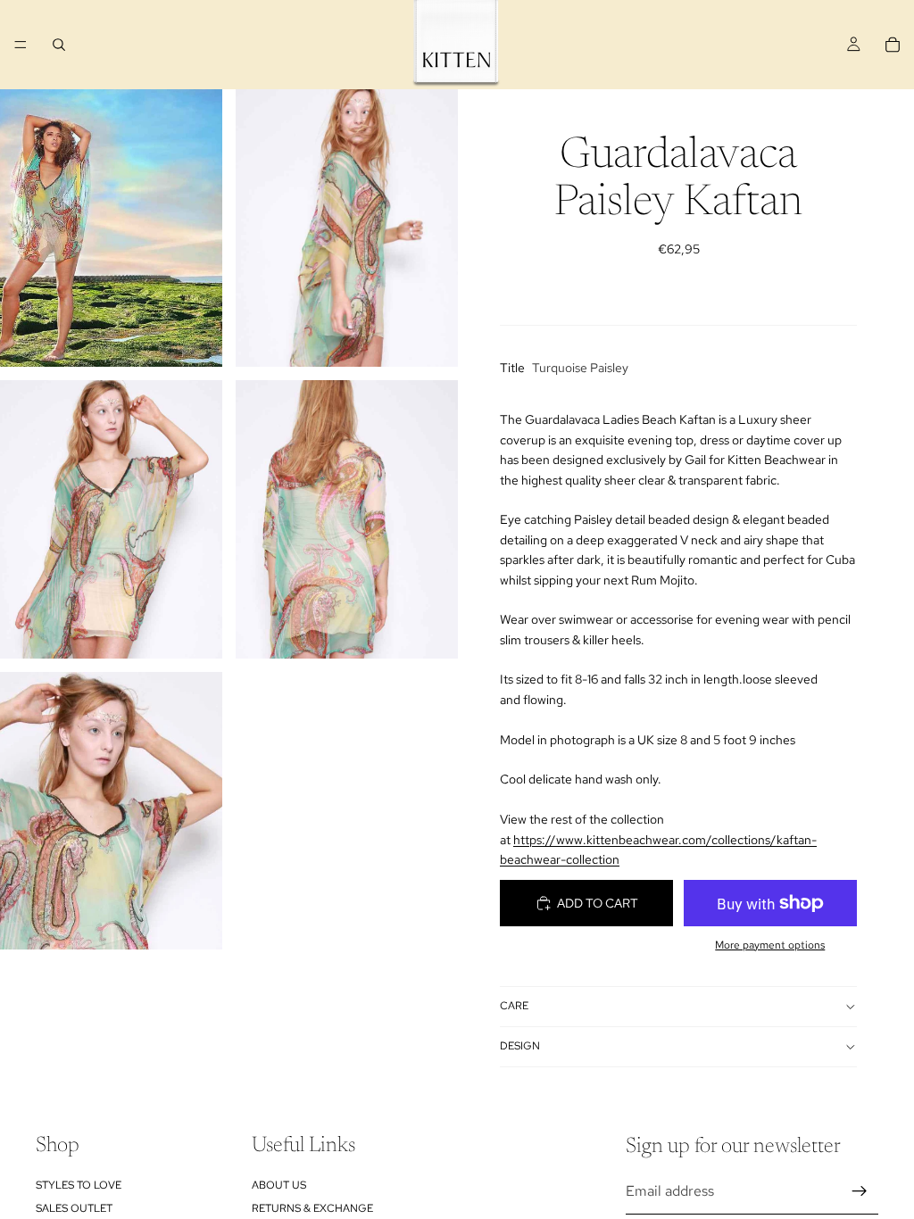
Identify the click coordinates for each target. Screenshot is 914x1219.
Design (520, 1046)
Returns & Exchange (312, 1208)
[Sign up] (859, 1191)
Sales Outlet (74, 1208)
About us (279, 1184)
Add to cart (597, 903)
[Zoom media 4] (347, 519)
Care (514, 1006)
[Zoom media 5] (111, 810)
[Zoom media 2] (347, 228)
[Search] (59, 44)
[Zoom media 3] (111, 519)
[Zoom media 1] (111, 228)
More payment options (770, 945)
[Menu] (20, 44)
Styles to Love (78, 1184)
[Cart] (892, 44)
